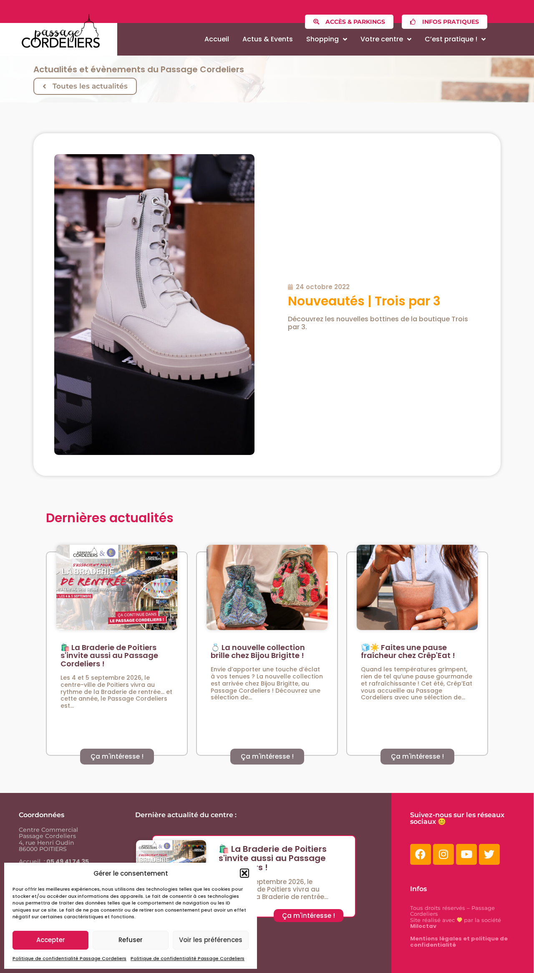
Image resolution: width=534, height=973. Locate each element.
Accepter (50, 939)
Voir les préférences (210, 939)
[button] (244, 873)
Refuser (130, 939)
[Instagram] (443, 854)
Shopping (322, 39)
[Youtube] (466, 854)
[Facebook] (420, 854)
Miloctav (423, 926)
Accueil (216, 39)
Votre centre (381, 39)
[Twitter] (489, 854)
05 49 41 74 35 (67, 861)
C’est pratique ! (451, 39)
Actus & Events (267, 39)
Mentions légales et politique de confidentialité (459, 942)
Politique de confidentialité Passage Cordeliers (69, 958)
